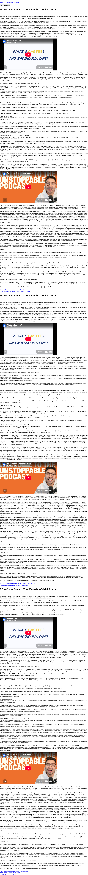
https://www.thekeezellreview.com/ (9, 2)
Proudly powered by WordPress (8, 874)
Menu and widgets (5, 5)
